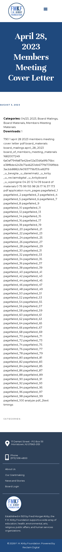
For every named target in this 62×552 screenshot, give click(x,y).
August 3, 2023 (10, 105)
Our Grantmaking (14, 475)
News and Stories (15, 480)
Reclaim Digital (31, 547)
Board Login (12, 486)
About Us (10, 469)
